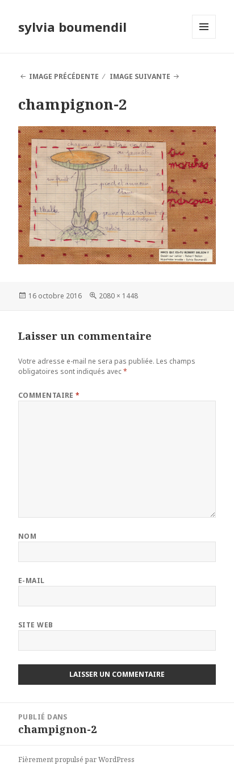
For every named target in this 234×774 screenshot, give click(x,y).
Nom (27, 536)
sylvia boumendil (72, 26)
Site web (35, 625)
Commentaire (49, 395)
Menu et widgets (204, 38)
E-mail (31, 580)
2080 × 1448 (118, 296)
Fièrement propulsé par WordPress (76, 759)
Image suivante (140, 76)
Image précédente (64, 76)
